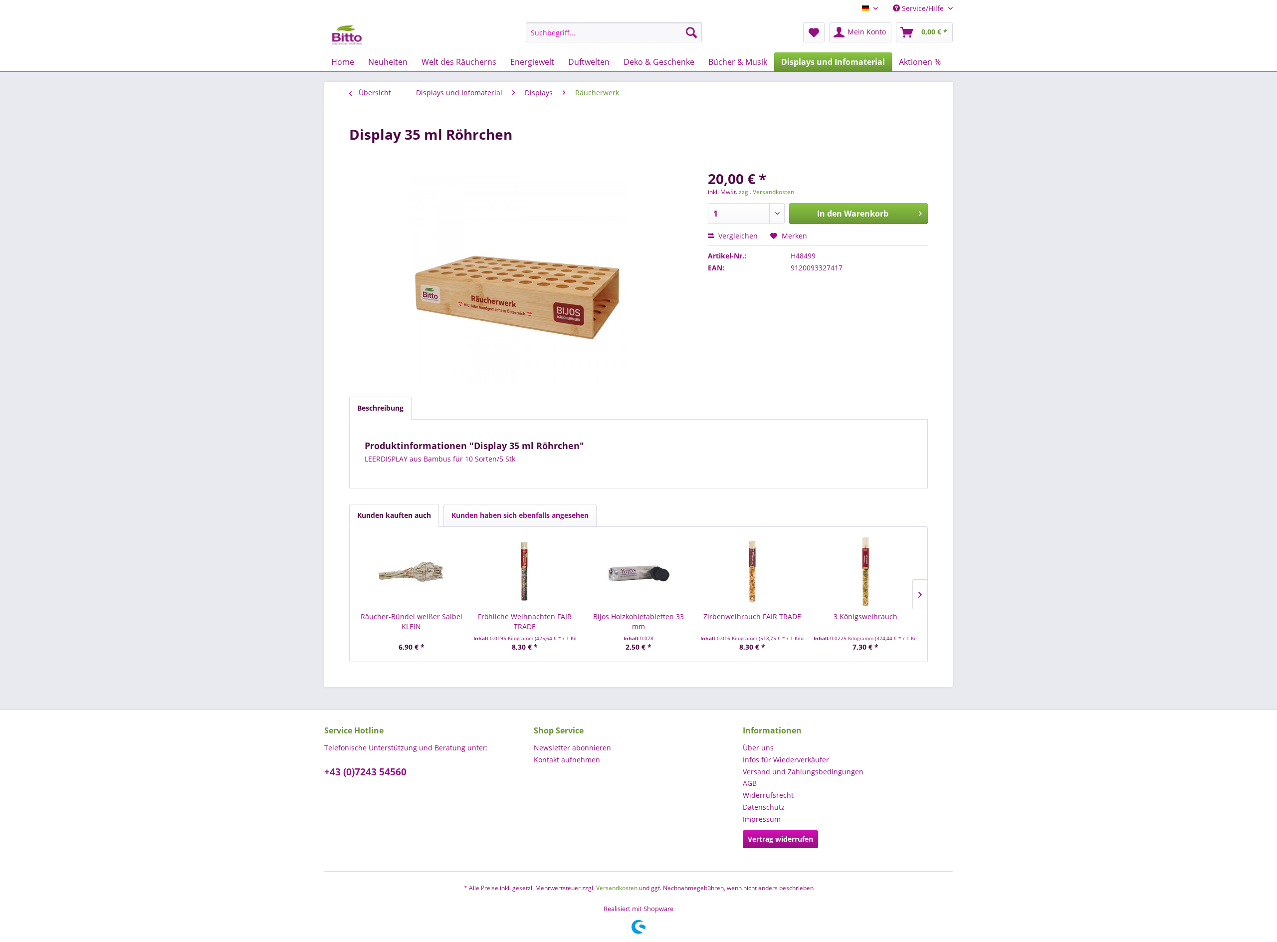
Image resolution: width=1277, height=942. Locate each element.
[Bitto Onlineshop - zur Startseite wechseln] (347, 34)
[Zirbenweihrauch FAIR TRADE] (752, 572)
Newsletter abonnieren (572, 747)
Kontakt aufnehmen (567, 759)
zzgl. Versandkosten (766, 192)
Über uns (758, 747)
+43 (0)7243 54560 (365, 771)
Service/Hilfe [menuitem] (923, 8)
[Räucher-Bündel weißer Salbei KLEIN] (411, 572)
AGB (750, 783)
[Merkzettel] (814, 32)
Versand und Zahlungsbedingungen (803, 771)
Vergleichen (737, 235)
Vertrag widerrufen (780, 839)
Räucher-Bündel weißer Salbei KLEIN (411, 621)
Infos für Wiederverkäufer (786, 759)
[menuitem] (614, 32)
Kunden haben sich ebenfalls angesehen (520, 515)
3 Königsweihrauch (865, 616)
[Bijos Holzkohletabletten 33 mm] (638, 572)
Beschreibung (380, 408)
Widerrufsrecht (768, 795)
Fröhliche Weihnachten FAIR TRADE (525, 621)
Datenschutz (764, 807)
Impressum (762, 819)
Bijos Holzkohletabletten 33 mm (638, 621)
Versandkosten (617, 888)
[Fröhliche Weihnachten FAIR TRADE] (525, 572)
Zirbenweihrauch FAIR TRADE (752, 616)
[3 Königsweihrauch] (865, 572)
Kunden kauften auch (394, 515)
